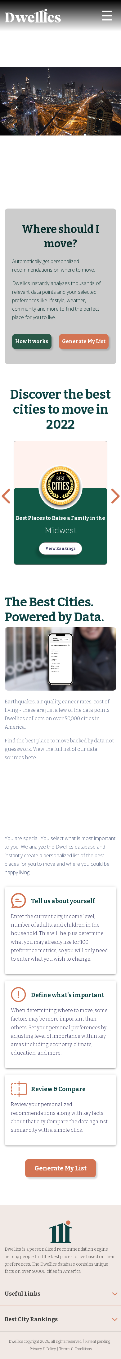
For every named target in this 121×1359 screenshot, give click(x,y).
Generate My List (83, 341)
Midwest (61, 530)
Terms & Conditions (75, 1349)
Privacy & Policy (42, 1349)
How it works (31, 341)
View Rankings (60, 548)
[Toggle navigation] (107, 15)
